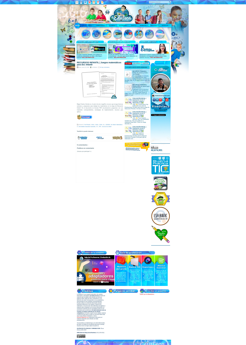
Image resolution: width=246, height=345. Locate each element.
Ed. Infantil (113, 124)
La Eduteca (113, 342)
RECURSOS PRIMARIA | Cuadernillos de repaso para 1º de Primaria (141, 86)
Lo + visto (128, 63)
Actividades (123, 25)
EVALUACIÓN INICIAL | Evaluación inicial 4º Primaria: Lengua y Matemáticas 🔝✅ (139, 114)
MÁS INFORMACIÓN (88, 57)
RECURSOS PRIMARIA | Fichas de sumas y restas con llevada (140, 73)
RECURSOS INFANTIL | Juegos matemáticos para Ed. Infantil (99, 63)
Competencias (101, 25)
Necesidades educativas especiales (87, 126)
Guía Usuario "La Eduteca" (141, 342)
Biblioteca (155, 25)
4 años (97, 124)
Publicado (145, 63)
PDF (100, 126)
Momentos (144, 25)
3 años (93, 124)
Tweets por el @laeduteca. (147, 294)
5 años (101, 124)
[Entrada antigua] (117, 139)
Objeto (134, 25)
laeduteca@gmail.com (83, 317)
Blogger (131, 342)
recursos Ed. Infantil (106, 126)
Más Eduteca (136, 63)
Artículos (166, 25)
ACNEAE (108, 124)
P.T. (97, 126)
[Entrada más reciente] (82, 139)
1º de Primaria (87, 124)
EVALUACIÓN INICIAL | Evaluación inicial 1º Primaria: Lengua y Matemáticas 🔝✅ (139, 100)
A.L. (104, 124)
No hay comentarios (104, 67)
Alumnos (112, 25)
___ (77, 25)
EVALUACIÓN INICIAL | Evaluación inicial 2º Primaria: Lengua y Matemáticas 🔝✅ (139, 129)
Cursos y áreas (87, 25)
